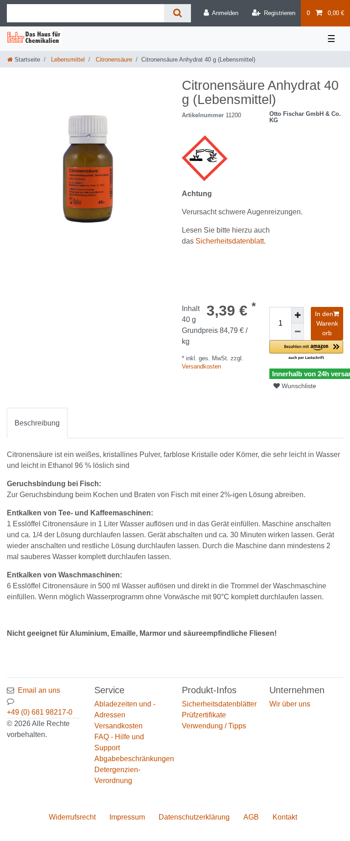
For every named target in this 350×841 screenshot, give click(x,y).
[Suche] (177, 13)
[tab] (37, 423)
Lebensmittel (67, 59)
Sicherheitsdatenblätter (219, 704)
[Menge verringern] (297, 331)
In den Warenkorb (326, 323)
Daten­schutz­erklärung (194, 817)
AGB (251, 817)
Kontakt (285, 817)
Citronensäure (113, 59)
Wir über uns (289, 704)
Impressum (127, 817)
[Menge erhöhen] (297, 315)
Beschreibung (37, 423)
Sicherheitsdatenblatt (230, 241)
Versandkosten (201, 366)
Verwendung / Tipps (214, 726)
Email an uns (39, 690)
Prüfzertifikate (204, 715)
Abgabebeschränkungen (134, 759)
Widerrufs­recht (72, 817)
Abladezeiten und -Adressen (124, 709)
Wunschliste (298, 385)
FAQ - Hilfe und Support (119, 742)
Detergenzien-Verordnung (117, 775)
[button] (306, 350)
